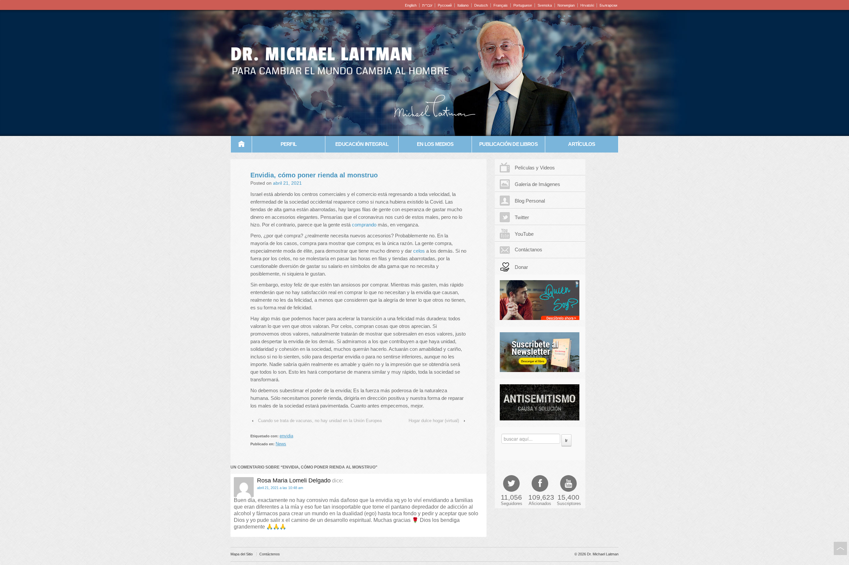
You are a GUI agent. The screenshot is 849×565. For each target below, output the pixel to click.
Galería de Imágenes (537, 184)
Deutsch (481, 5)
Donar (521, 267)
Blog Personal (530, 201)
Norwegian (566, 5)
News (281, 443)
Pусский (445, 5)
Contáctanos (528, 249)
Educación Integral (361, 144)
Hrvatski (587, 5)
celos (419, 251)
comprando (364, 224)
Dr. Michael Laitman (321, 54)
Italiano (463, 5)
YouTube (524, 234)
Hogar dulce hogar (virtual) (434, 420)
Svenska (545, 5)
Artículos (581, 144)
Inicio (241, 144)
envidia (286, 435)
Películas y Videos (535, 167)
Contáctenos (269, 554)
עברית (427, 5)
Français (500, 5)
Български (608, 5)
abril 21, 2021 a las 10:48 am (280, 488)
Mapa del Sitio (241, 554)
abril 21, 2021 (287, 183)
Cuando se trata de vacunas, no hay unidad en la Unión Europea (320, 420)
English (411, 5)
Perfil (289, 144)
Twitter (522, 217)
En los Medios (435, 144)
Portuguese (522, 5)
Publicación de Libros (508, 144)
